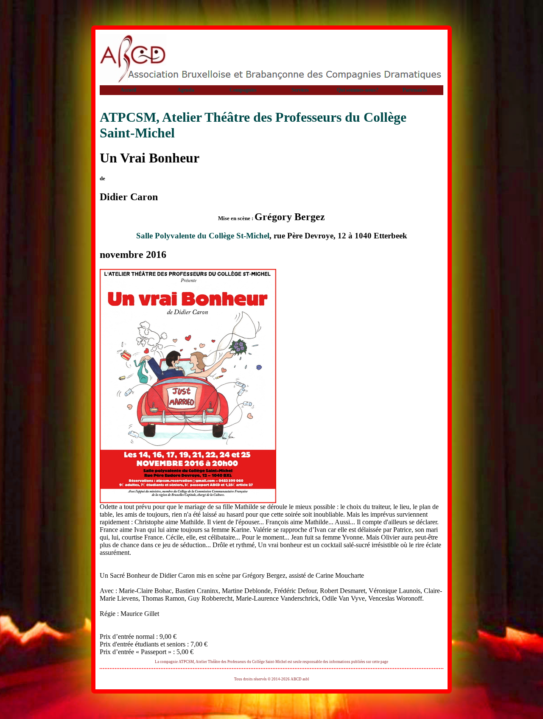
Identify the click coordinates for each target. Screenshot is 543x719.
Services (300, 90)
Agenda (185, 90)
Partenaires (415, 90)
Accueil (128, 90)
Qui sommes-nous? (357, 90)
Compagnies (243, 90)
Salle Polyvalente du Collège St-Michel (202, 235)
